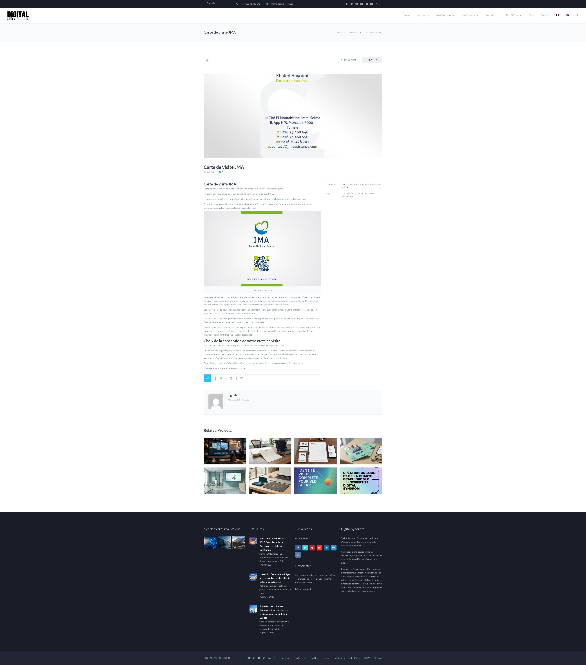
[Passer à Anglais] (567, 15)
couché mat (276, 199)
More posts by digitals (238, 400)
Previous (350, 59)
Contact (545, 15)
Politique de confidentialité (347, 658)
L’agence (421, 15)
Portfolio (490, 15)
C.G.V (367, 658)
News (326, 658)
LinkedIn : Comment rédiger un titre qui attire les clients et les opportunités (275, 578)
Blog (531, 15)
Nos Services (468, 15)
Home (406, 15)
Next (370, 59)
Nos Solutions (443, 15)
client (266, 193)
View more (225, 451)
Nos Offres (512, 15)
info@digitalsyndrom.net (282, 4)
